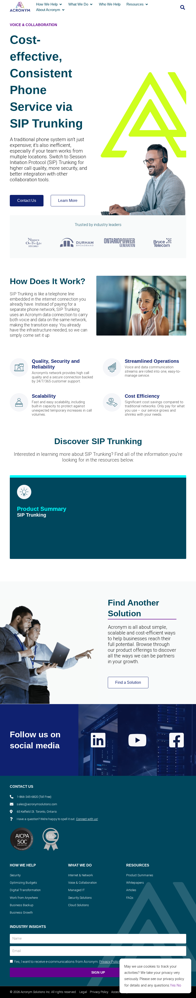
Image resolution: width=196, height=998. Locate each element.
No (179, 985)
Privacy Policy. (110, 962)
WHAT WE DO (80, 865)
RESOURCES (137, 865)
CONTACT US (21, 786)
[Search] (182, 7)
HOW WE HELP (23, 865)
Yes (173, 985)
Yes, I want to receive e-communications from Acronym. (67, 962)
